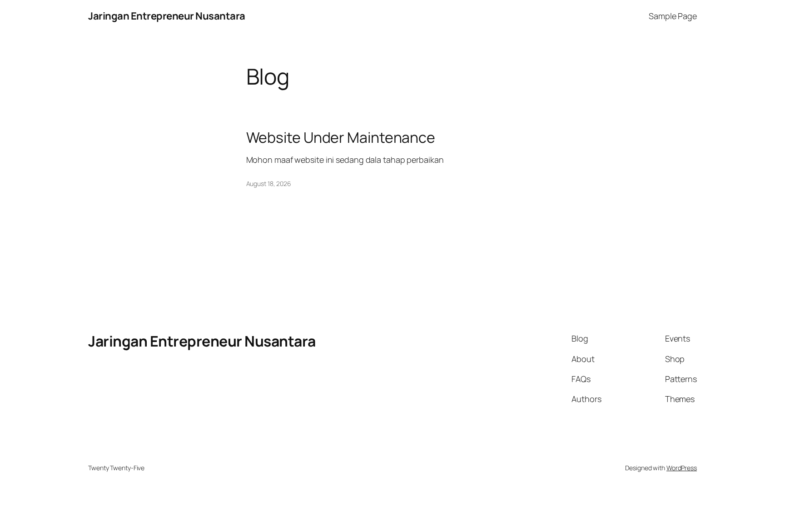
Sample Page (673, 15)
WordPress (681, 467)
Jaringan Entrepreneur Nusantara (166, 16)
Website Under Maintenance (341, 137)
